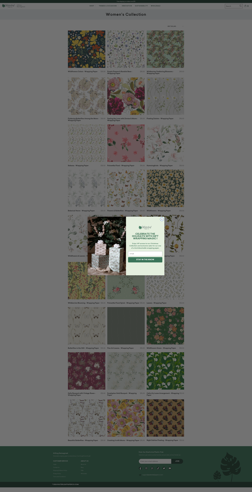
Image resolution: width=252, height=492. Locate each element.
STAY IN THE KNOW (145, 260)
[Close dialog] (162, 219)
